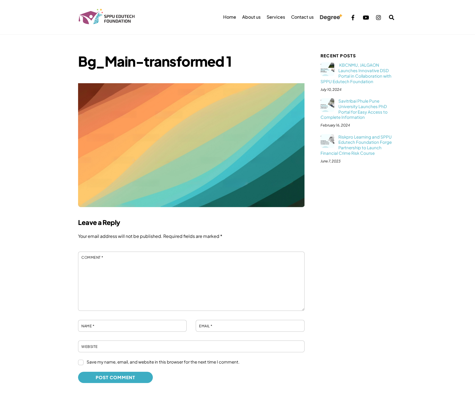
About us (251, 17)
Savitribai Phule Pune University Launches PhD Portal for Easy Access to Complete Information (354, 109)
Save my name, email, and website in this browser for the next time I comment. (163, 361)
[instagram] (378, 16)
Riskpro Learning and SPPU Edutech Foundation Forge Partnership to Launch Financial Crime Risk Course (356, 145)
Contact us (302, 17)
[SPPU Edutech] (106, 21)
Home (229, 17)
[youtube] (365, 16)
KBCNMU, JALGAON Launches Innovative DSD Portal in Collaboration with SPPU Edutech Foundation (356, 73)
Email (205, 326)
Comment (92, 257)
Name (87, 326)
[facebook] (352, 16)
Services (276, 17)
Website (89, 346)
